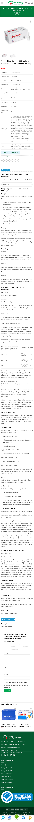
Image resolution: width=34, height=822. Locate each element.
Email (6, 675)
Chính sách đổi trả (6, 777)
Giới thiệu (4, 765)
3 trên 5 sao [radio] (7, 646)
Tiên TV (30, 812)
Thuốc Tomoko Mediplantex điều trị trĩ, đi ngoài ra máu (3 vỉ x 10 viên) (25, 725)
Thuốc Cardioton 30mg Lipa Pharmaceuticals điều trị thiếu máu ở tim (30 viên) (8, 725)
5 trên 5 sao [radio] (7, 649)
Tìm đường (3, 819)
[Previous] (3, 35)
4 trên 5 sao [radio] (19, 646)
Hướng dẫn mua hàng (7, 768)
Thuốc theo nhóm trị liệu (20, 9)
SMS (30, 819)
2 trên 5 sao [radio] (15, 644)
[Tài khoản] (29, 3)
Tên (5, 667)
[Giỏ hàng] (32, 3)
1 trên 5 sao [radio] (6, 644)
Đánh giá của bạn (9, 641)
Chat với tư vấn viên (10, 152)
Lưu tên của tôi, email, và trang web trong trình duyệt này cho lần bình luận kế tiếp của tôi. (16, 685)
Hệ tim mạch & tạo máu (21, 9)
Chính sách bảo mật (6, 782)
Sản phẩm (5, 9)
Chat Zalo (10, 819)
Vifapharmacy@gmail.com (12, 748)
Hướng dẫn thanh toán (7, 771)
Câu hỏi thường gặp (6, 774)
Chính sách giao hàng (7, 779)
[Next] (30, 35)
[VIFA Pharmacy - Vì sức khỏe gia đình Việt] (16, 3)
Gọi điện (17, 816)
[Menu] (2, 3)
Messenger (23, 819)
